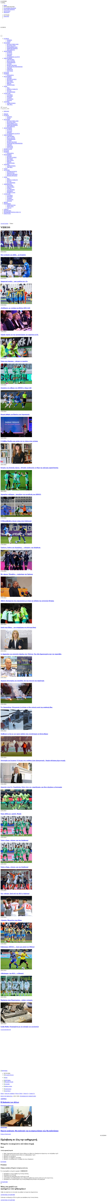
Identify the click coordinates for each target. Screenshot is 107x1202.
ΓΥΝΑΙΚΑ (10, 94)
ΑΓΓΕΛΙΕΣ (7, 170)
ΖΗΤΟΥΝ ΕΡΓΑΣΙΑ (12, 174)
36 (7, 1029)
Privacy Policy (19, 1093)
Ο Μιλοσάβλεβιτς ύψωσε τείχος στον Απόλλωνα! (16, 521)
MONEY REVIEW (12, 65)
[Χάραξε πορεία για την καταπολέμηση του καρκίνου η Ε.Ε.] (32, 330)
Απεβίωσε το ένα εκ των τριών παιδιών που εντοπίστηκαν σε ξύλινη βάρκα (24, 734)
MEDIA (6, 202)
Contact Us (32, 1093)
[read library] (7, 1091)
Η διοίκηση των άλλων (10, 1102)
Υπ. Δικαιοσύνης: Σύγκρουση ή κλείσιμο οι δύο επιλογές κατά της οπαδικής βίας (26, 707)
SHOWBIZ (10, 96)
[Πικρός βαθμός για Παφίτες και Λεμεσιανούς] (32, 410)
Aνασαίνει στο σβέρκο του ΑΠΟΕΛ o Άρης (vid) (16, 388)
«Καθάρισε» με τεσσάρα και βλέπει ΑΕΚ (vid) (15, 308)
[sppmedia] (4, 1070)
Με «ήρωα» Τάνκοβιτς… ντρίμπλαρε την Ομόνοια (17, 574)
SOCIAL (9, 90)
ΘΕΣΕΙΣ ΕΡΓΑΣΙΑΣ (12, 175)
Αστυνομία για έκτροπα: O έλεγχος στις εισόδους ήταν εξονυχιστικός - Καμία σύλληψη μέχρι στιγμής (33, 760)
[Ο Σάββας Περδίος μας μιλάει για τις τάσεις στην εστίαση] (32, 436)
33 (3, 1029)
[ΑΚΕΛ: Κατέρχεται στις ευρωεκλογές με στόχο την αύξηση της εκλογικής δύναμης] (32, 596)
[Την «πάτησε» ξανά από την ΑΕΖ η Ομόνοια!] (32, 889)
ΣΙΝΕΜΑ (9, 78)
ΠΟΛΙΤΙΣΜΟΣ (8, 76)
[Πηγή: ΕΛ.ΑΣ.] (32, 1022)
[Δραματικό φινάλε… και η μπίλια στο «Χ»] (32, 277)
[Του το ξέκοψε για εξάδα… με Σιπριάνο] (32, 250)
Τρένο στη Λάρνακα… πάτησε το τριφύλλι (14, 361)
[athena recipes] (8, 1086)
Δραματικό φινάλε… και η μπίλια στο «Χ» (14, 281)
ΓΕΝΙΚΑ (9, 188)
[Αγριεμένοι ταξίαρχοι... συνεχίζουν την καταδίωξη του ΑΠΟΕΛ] (32, 490)
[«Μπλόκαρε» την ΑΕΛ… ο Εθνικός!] (32, 969)
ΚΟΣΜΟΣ (6, 73)
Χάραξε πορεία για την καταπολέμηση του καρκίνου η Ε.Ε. (20, 334)
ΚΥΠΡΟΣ (6, 38)
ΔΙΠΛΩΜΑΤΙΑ (11, 50)
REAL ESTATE (11, 61)
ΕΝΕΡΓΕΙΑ (10, 69)
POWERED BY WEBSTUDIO (28, 1096)
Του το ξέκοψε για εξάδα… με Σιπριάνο (13, 255)
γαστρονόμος (7, 11)
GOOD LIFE (7, 93)
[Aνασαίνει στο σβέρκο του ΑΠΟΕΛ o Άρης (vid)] (32, 383)
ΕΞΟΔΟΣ (9, 100)
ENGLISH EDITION (9, 9)
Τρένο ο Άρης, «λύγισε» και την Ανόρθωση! (14, 840)
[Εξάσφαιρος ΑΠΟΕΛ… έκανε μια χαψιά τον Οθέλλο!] (32, 942)
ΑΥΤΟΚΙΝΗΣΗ (11, 92)
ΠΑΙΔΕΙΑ (9, 40)
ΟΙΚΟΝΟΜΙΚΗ (8, 58)
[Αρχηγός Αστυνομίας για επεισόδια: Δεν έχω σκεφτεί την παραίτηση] (32, 676)
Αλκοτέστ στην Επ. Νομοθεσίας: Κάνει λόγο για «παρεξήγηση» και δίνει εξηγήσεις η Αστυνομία (31, 787)
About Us (25, 1093)
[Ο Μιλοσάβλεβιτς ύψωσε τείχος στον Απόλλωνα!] (32, 516)
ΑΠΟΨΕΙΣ (6, 101)
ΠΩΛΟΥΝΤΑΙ (10, 173)
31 (1, 1029)
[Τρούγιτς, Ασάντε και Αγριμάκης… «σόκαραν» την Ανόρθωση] (32, 543)
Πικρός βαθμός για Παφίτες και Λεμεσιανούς (15, 414)
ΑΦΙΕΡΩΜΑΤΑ (8, 184)
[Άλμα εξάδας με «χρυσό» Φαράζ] (32, 809)
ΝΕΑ (8, 87)
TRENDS (9, 68)
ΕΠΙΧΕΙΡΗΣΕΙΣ (11, 62)
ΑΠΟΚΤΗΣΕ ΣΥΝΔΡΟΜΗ (8, 1194)
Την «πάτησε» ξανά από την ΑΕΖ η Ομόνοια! (15, 893)
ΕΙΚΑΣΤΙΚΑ (10, 82)
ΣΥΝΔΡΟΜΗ (4, 1182)
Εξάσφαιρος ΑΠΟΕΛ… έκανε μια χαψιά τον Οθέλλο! (18, 947)
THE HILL (10, 104)
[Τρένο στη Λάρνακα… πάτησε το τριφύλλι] (32, 357)
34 (5, 1029)
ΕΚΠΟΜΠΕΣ (7, 203)
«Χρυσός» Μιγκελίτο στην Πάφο (11, 920)
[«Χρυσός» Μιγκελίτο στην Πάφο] (32, 915)
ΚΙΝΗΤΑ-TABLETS (12, 89)
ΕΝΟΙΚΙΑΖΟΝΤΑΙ (12, 171)
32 (2, 1029)
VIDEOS (6, 209)
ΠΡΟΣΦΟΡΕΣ (7, 210)
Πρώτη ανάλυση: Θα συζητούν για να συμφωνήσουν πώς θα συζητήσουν (30, 1131)
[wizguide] (7, 1084)
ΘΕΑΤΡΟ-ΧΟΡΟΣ (11, 79)
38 (10, 1029)
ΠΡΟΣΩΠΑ (10, 191)
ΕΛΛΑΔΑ (9, 54)
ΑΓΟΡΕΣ (9, 64)
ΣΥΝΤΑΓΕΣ (10, 99)
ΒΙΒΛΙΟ (9, 83)
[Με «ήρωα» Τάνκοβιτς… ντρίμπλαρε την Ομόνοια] (32, 569)
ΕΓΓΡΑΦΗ (3, 1161)
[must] (5, 1077)
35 (6, 1029)
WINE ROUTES (11, 205)
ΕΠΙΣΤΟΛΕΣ (7, 213)
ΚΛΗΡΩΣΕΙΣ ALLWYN (13, 57)
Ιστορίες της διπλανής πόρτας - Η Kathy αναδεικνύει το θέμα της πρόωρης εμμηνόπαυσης (29, 468)
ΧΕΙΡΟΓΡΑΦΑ (11, 85)
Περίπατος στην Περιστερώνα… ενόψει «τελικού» (17, 1000)
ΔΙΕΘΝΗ (9, 55)
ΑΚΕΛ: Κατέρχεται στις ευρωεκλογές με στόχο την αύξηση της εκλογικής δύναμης (27, 601)
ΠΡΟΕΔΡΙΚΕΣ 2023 (12, 47)
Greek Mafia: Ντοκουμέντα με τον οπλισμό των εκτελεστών (20, 1026)
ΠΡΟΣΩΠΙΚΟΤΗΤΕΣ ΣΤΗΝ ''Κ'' (12, 212)
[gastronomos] (7, 1089)
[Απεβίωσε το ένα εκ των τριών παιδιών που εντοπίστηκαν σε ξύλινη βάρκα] (32, 729)
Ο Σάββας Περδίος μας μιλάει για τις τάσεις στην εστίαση (19, 441)
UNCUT (9, 208)
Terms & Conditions (10, 1093)
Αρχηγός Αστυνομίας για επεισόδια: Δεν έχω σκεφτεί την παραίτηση (22, 680)
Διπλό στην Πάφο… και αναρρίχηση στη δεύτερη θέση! (18, 627)
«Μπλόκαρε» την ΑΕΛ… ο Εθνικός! (12, 973)
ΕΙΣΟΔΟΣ (6, 16)
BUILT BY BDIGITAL (7, 1096)
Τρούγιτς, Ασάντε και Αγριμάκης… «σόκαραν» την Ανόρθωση (20, 547)
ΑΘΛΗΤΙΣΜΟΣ (8, 51)
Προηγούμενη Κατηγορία (7, 1105)
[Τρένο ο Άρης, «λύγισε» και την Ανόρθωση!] (32, 836)
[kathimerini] (7, 1080)
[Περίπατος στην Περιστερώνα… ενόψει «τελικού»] (32, 995)
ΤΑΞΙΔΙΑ (9, 97)
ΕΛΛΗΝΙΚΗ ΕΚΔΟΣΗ (10, 8)
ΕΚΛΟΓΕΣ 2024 (11, 45)
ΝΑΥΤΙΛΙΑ (10, 71)
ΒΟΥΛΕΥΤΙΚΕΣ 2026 (12, 44)
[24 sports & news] (9, 1075)
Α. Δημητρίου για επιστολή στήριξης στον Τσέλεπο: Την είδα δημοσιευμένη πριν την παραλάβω (31, 654)
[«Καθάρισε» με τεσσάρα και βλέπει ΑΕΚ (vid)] (32, 303)
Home (5, 5)
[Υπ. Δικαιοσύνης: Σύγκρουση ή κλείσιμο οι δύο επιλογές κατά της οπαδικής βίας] (32, 702)
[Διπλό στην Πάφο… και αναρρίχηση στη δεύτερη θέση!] (32, 623)
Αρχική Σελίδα (4, 223)
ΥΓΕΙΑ (9, 41)
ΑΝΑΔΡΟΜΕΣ (11, 189)
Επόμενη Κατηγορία (6, 1134)
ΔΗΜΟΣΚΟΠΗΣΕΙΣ (12, 48)
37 (8, 1029)
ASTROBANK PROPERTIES (15, 66)
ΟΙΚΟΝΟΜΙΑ (10, 59)
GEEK (5, 86)
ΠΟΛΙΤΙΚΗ (7, 42)
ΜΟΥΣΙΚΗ (10, 80)
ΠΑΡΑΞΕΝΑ (10, 75)
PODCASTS (10, 206)
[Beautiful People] (8, 1081)
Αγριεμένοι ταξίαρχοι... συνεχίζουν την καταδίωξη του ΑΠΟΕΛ (21, 494)
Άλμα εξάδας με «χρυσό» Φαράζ (11, 814)
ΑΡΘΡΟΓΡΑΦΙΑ (11, 103)
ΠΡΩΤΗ (6, 114)
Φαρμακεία (6, 12)
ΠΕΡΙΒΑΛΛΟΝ (8, 149)
